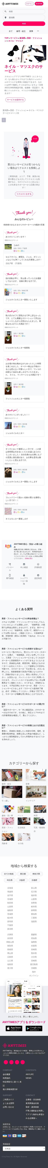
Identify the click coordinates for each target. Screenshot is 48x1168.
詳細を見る (29, 558)
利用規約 (6, 1078)
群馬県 (10, 921)
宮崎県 (34, 961)
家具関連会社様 (32, 1103)
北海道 (10, 888)
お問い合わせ (8, 1107)
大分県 (34, 957)
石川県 (34, 892)
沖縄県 (34, 968)
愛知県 (34, 914)
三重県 (34, 918)
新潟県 (10, 929)
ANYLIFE (30, 1074)
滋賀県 (34, 921)
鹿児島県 (34, 964)
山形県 (10, 907)
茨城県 (10, 914)
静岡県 (34, 910)
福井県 (34, 895)
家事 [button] (31, 31)
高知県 (34, 938)
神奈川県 (36, 874)
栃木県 (10, 918)
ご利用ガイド (8, 1100)
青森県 (10, 892)
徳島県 (10, 964)
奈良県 (10, 938)
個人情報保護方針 (10, 1089)
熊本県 (34, 953)
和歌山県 (10, 942)
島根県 (10, 949)
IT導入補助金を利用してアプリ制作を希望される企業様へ (35, 1114)
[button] (10, 567)
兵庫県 (10, 935)
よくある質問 (8, 1103)
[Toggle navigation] (44, 3)
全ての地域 (8, 874)
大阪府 (22, 880)
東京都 (23, 874)
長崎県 (34, 949)
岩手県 (10, 895)
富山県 (34, 888)
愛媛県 (34, 935)
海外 (34, 972)
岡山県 (10, 953)
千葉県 (10, 925)
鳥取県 (10, 946)
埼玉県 (9, 880)
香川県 (10, 968)
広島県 (10, 957)
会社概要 (6, 1074)
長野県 (34, 903)
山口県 (10, 961)
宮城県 (10, 899)
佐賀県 (34, 946)
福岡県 (34, 942)
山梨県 (34, 899)
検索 (24, 24)
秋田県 (10, 903)
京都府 (34, 880)
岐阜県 (34, 907)
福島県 (10, 910)
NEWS (28, 1078)
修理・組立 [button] (21, 31)
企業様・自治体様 (33, 1100)
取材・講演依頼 (32, 1107)
